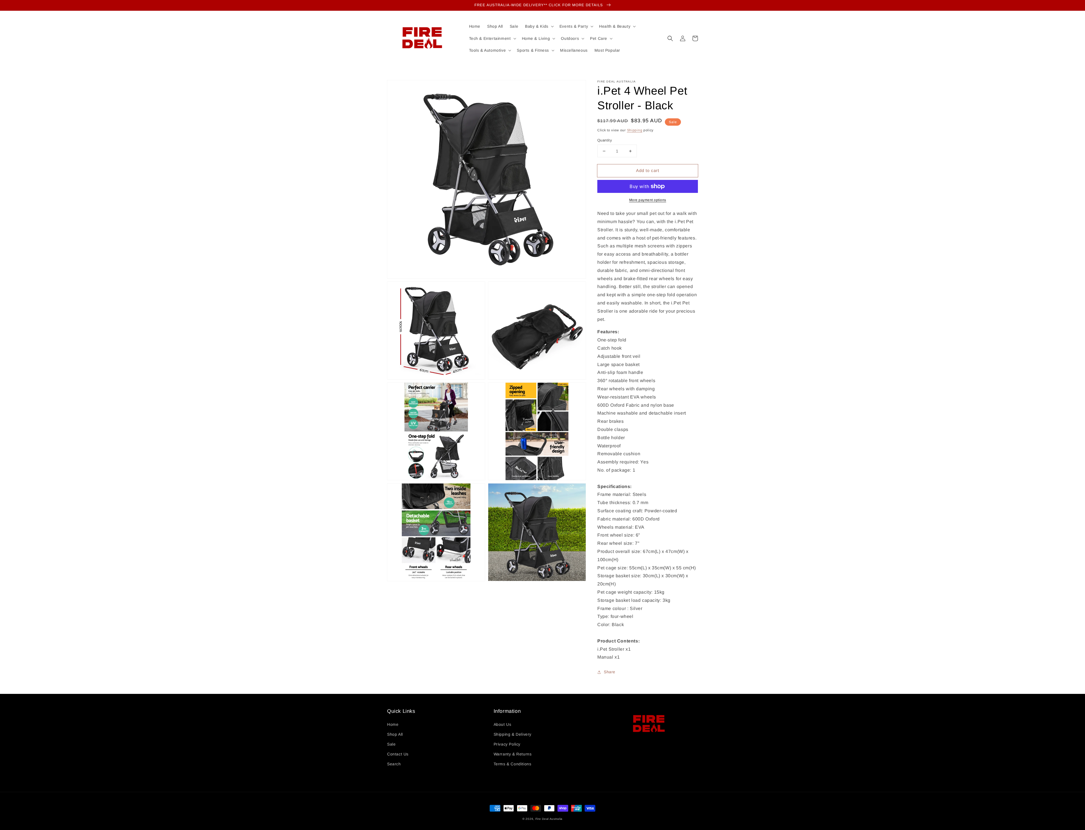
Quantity (604, 140)
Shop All (395, 734)
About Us (502, 724)
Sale (391, 744)
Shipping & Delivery (512, 734)
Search (394, 764)
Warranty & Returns (513, 754)
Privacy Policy (507, 744)
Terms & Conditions (512, 764)
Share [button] (609, 672)
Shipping (635, 130)
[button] (670, 38)
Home (392, 724)
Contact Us (398, 754)
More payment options (647, 200)
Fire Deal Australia (549, 818)
